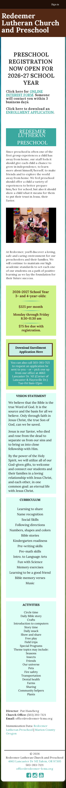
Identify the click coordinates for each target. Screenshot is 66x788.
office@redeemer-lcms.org (34, 768)
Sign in (55, 4)
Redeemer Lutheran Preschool (27, 727)
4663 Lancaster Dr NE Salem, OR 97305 (34, 761)
